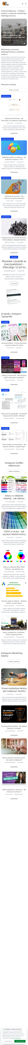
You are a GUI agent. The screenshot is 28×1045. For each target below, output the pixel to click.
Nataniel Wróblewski (10, 162)
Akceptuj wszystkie (20, 1041)
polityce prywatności (16, 1038)
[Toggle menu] (25, 3)
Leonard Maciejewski (9, 449)
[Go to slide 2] (23, 43)
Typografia (14, 257)
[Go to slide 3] (24, 43)
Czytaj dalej (14, 283)
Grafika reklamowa (7, 139)
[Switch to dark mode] (22, 3)
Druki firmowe (8, 32)
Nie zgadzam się (8, 1041)
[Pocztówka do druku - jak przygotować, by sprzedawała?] (14, 32)
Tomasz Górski (6, 40)
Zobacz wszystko (14, 90)
